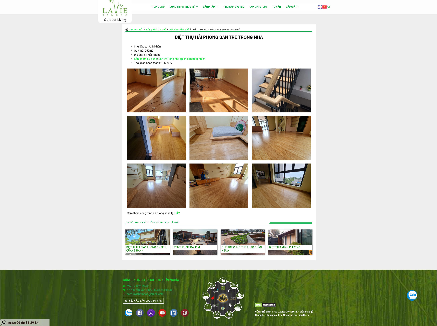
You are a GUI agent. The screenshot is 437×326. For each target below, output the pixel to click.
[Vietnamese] (324, 6)
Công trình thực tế (182, 6)
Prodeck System (234, 6)
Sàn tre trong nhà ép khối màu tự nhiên (181, 58)
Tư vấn (276, 6)
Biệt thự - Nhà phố (179, 29)
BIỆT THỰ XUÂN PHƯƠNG (284, 247)
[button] (329, 7)
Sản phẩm (209, 6)
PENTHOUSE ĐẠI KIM (187, 247)
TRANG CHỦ (158, 6)
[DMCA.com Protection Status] (265, 306)
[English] (320, 6)
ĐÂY (177, 213)
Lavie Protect (258, 6)
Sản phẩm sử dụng (145, 58)
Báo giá (290, 6)
